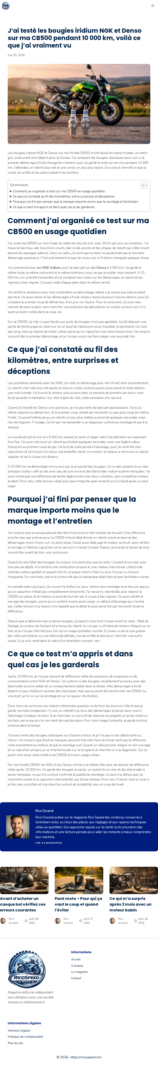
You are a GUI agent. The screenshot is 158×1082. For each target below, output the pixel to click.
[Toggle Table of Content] (142, 185)
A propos (77, 966)
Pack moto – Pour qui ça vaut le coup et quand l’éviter (78, 904)
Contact (76, 978)
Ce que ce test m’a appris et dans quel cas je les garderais (54, 207)
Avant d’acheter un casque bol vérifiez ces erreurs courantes (22, 904)
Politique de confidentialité (25, 1037)
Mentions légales (19, 1031)
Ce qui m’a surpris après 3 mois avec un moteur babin (130, 904)
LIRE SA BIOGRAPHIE (48, 843)
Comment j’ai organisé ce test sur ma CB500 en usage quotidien (59, 191)
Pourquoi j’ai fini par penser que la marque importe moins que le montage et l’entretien (75, 201)
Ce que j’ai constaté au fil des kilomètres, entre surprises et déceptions (63, 196)
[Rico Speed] (6, 6)
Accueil (76, 959)
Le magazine (79, 972)
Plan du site (15, 1043)
